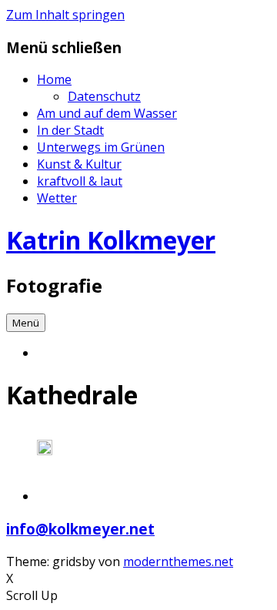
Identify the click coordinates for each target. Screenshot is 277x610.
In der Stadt (70, 130)
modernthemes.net (178, 561)
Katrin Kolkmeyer (110, 239)
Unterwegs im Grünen (101, 147)
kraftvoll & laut (79, 181)
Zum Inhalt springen (65, 14)
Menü (25, 323)
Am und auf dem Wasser (107, 113)
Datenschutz (104, 96)
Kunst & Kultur (79, 164)
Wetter (57, 197)
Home (54, 79)
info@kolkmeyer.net (80, 528)
